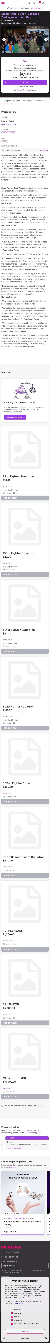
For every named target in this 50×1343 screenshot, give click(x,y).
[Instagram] (13, 1257)
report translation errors (12, 1272)
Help (19, 1133)
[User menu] (43, 3)
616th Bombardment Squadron (24, 857)
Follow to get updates (15, 1148)
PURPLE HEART (12, 930)
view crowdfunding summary (25, 90)
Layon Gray (8, 20)
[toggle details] (44, 1234)
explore (13, 1167)
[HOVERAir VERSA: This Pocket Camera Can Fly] (22, 1192)
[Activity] (39, 3)
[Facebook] (2, 1257)
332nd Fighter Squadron (19, 783)
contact (13, 124)
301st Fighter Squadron (19, 630)
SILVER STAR (11, 1004)
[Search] (29, 3)
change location (36, 8)
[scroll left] (4, 39)
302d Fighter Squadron (18, 706)
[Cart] (34, 3)
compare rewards (15, 417)
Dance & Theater (8, 132)
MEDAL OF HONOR (14, 1078)
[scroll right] (46, 39)
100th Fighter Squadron (19, 553)
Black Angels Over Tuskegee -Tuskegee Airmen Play (21, 15)
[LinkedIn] (17, 1257)
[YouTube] (10, 1257)
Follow (25, 82)
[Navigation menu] (47, 3)
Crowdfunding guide (33, 1133)
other (4, 141)
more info (5, 124)
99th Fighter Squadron (18, 476)
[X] (6, 1257)
